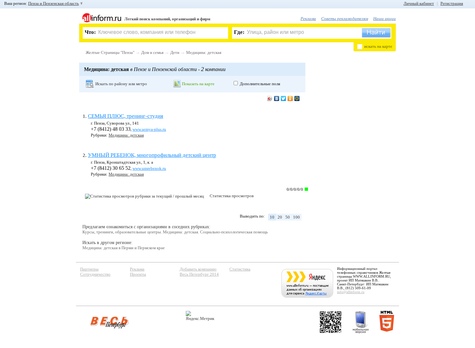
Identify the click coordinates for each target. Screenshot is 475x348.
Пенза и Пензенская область (53, 3)
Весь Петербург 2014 (199, 274)
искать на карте (378, 46)
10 (272, 217)
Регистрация (451, 3)
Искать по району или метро (121, 83)
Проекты (138, 274)
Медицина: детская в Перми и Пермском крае (123, 247)
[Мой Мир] (297, 98)
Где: (239, 32)
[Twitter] (283, 98)
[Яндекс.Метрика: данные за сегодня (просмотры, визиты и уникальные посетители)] (200, 316)
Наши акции (384, 18)
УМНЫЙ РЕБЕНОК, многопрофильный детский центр (152, 155)
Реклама (308, 18)
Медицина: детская (203, 52)
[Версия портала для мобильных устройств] (361, 322)
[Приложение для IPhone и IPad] (330, 322)
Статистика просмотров (232, 195)
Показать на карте (198, 83)
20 (280, 217)
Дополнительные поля (260, 83)
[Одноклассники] (290, 98)
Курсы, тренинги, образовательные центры (121, 232)
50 (287, 217)
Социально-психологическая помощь (234, 232)
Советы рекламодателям (344, 18)
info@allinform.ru (350, 292)
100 (296, 217)
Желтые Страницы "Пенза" (110, 52)
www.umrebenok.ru (149, 168)
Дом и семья (152, 52)
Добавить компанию (198, 269)
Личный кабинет (419, 3)
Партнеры (89, 269)
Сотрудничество (95, 274)
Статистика (239, 269)
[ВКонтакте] (276, 98)
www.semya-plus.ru (149, 129)
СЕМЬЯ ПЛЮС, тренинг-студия (125, 116)
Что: (90, 32)
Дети (174, 52)
